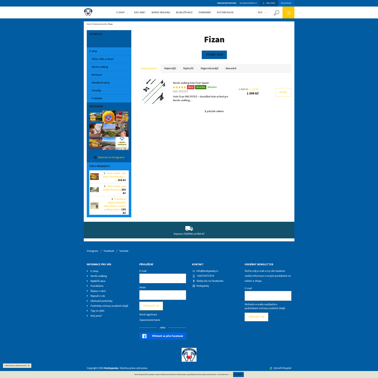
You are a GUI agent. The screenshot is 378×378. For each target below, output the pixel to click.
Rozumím (238, 374)
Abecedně (231, 68)
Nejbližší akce (97, 281)
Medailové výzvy (101, 83)
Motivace (97, 75)
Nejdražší (188, 68)
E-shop (93, 51)
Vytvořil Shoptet (282, 368)
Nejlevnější (170, 68)
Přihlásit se (151, 306)
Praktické (97, 98)
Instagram (92, 251)
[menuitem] (122, 12)
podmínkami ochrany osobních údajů (265, 308)
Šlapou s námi (98, 291)
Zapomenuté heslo (149, 320)
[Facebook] (280, 252)
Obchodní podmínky (101, 301)
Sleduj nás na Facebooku (210, 281)
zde (230, 374)
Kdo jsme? (96, 316)
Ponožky (96, 90)
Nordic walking (100, 67)
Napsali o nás (97, 296)
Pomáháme (96, 286)
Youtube (123, 251)
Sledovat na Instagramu (111, 157)
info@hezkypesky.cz (207, 271)
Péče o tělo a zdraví (102, 59)
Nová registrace (148, 314)
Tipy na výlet (97, 311)
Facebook (109, 251)
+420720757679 (205, 276)
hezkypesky (203, 286)
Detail (283, 92)
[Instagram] (287, 252)
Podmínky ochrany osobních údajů (109, 306)
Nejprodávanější (209, 68)
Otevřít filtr (214, 55)
